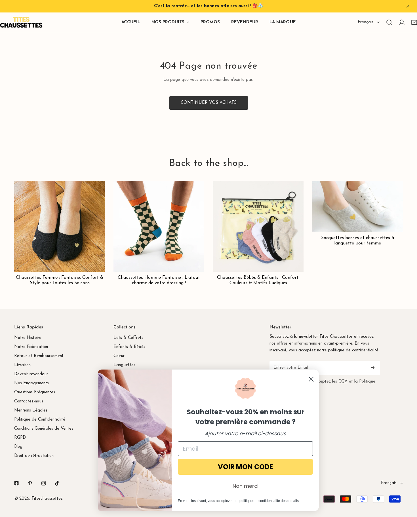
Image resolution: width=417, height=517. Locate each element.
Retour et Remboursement (39, 356)
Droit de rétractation (34, 456)
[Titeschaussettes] (21, 22)
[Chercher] (389, 22)
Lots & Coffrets (128, 338)
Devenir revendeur (31, 374)
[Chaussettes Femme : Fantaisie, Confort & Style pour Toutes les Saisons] (59, 226)
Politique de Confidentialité (39, 419)
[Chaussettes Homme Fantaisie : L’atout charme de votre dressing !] (158, 226)
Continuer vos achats (209, 103)
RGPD (20, 438)
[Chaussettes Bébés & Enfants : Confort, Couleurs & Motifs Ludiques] (258, 226)
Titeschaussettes (46, 499)
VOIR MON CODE (245, 466)
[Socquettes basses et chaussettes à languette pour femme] (357, 206)
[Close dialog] (311, 379)
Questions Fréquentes (34, 392)
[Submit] (373, 367)
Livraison (22, 365)
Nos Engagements (31, 383)
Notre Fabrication (31, 347)
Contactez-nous (28, 401)
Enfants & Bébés (129, 347)
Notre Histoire (27, 338)
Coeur (119, 356)
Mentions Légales (30, 410)
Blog (18, 447)
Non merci (245, 485)
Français (365, 22)
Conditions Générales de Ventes (43, 429)
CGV (343, 381)
